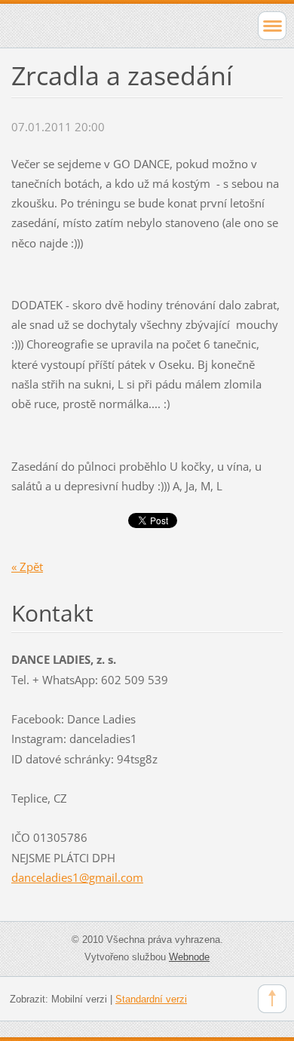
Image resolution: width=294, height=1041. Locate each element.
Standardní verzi (151, 999)
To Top (272, 998)
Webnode (189, 957)
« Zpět (27, 566)
